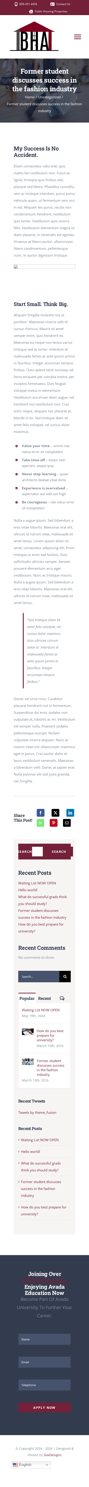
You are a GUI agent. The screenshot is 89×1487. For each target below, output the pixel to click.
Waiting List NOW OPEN (37, 883)
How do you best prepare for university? (50, 1035)
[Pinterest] (54, 823)
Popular (26, 998)
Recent (44, 998)
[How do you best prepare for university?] (28, 1032)
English (24, 1465)
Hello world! (27, 890)
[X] (55, 813)
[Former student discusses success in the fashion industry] (28, 1062)
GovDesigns (53, 1455)
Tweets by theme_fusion (37, 1112)
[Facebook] (41, 813)
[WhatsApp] (40, 823)
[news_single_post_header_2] (44, 266)
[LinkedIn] (70, 813)
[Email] (67, 823)
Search (25, 852)
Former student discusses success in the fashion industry (50, 1067)
